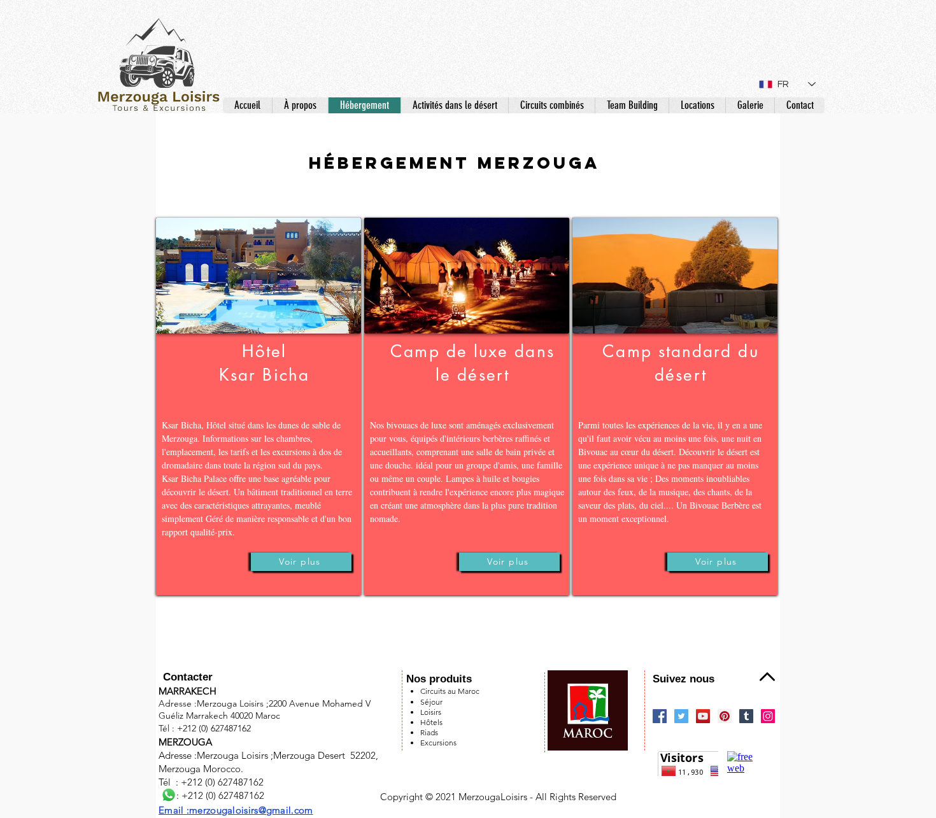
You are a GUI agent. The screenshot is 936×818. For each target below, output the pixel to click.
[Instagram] (768, 716)
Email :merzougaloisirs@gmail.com (236, 810)
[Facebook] (660, 716)
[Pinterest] (725, 716)
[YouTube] (703, 716)
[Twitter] (681, 716)
